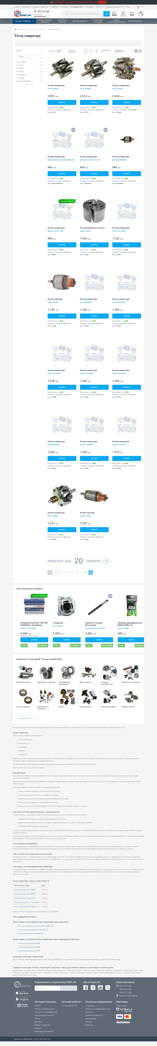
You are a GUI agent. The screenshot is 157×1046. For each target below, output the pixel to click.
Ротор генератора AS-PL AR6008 (24, 890)
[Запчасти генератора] (131, 672)
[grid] (136, 51)
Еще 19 (28, 84)
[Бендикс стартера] (131, 697)
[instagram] (93, 987)
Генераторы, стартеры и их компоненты (32, 29)
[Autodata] (129, 1022)
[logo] (22, 13)
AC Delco (30, 62)
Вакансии (89, 1025)
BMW (30, 68)
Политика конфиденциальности (98, 1009)
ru (138, 7)
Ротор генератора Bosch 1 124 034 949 (27, 902)
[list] (140, 51)
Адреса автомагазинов (129, 996)
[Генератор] (110, 672)
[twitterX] (107, 987)
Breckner (30, 75)
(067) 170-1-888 (125, 986)
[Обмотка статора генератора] (25, 697)
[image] (62, 69)
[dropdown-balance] (140, 13)
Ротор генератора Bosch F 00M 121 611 (27, 907)
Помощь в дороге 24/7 (115, 7)
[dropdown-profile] (123, 13)
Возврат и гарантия (40, 7)
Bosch (30, 71)
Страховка (89, 7)
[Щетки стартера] (89, 672)
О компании (90, 1006)
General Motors (30, 81)
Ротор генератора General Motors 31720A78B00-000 (36, 926)
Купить (62, 102)
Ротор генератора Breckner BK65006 (31, 933)
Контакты (64, 7)
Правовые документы (93, 1015)
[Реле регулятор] (89, 697)
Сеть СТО (99, 7)
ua (142, 7)
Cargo (30, 78)
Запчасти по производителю (46, 1012)
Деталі (102, 2)
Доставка (26, 7)
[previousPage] (49, 572)
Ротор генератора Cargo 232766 (24, 898)
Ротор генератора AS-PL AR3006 (24, 894)
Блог (128, 7)
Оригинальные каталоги (44, 1015)
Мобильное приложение (44, 1031)
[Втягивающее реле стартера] (25, 672)
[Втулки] (68, 697)
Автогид (88, 1022)
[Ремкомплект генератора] (46, 697)
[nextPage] (90, 572)
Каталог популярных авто (45, 1009)
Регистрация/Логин (69, 1006)
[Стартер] (110, 697)
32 (91, 51)
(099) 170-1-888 (125, 989)
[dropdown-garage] (114, 13)
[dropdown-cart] (132, 13)
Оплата (17, 7)
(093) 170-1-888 (125, 992)
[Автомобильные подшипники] (68, 672)
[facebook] (85, 987)
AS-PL (30, 65)
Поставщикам (90, 1018)
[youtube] (100, 987)
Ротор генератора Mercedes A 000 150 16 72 (33, 930)
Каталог (38, 1006)
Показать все (24, 718)
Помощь (54, 7)
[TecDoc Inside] (129, 1010)
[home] (15, 29)
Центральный (40, 15)
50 (97, 51)
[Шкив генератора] (46, 672)
